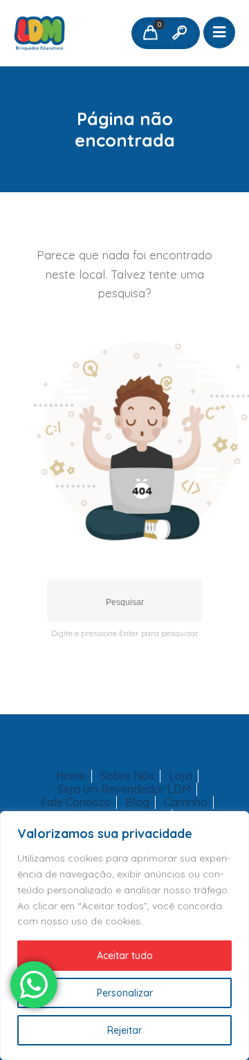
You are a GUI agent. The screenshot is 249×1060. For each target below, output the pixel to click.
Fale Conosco (76, 802)
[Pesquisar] (179, 33)
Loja (180, 776)
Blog (137, 802)
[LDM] (39, 33)
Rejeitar (124, 1030)
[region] (124, 935)
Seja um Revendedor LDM (124, 789)
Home (71, 776)
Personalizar (125, 993)
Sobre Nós (127, 776)
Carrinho (186, 802)
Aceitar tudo (125, 955)
